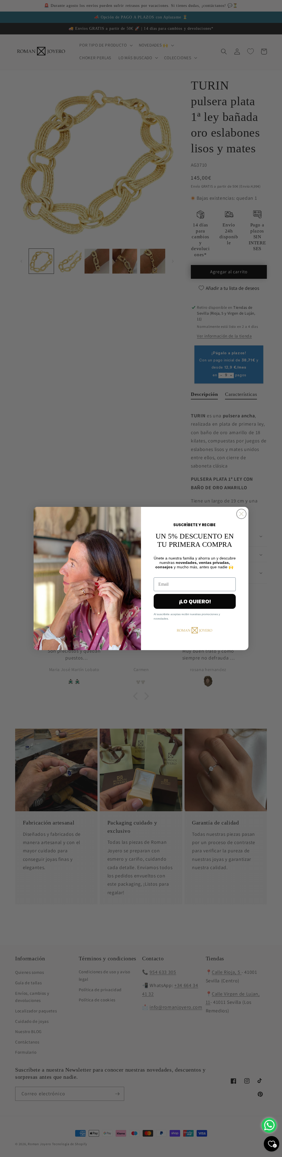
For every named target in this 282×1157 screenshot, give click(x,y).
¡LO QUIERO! (195, 601)
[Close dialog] (241, 514)
